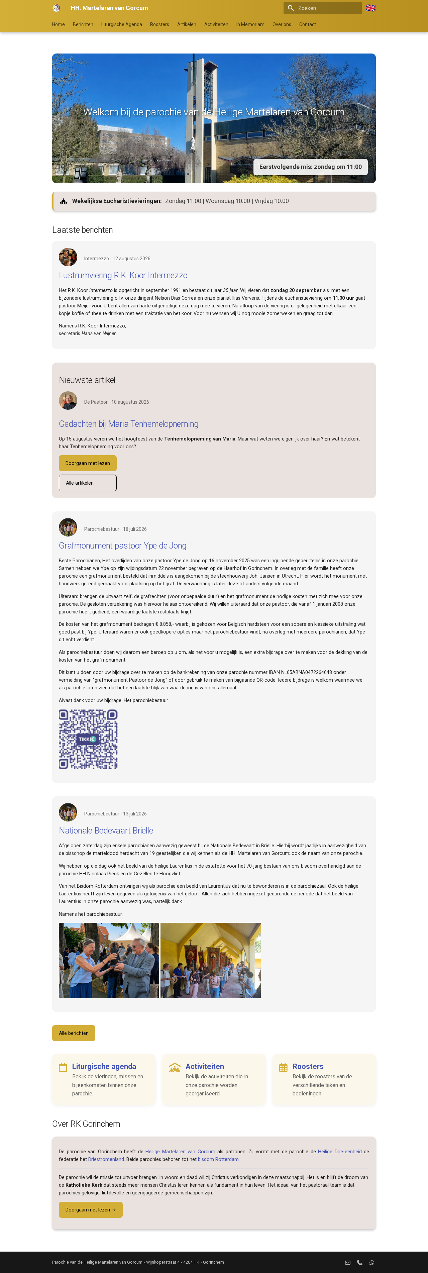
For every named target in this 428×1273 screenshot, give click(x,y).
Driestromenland (106, 1159)
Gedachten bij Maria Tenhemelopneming (129, 424)
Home (58, 24)
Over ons (282, 24)
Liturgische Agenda (121, 24)
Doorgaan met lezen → (91, 1210)
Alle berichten (74, 1033)
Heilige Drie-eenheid (340, 1152)
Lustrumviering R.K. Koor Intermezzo (123, 275)
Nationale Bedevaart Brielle (106, 831)
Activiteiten (216, 24)
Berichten (83, 24)
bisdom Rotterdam (218, 1159)
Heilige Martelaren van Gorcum (180, 1152)
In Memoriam (250, 24)
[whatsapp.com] (371, 1262)
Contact (307, 24)
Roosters (159, 24)
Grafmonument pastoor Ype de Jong (123, 546)
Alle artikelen (80, 483)
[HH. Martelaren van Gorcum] (56, 8)
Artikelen (186, 24)
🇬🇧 (371, 8)
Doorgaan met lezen (88, 463)
